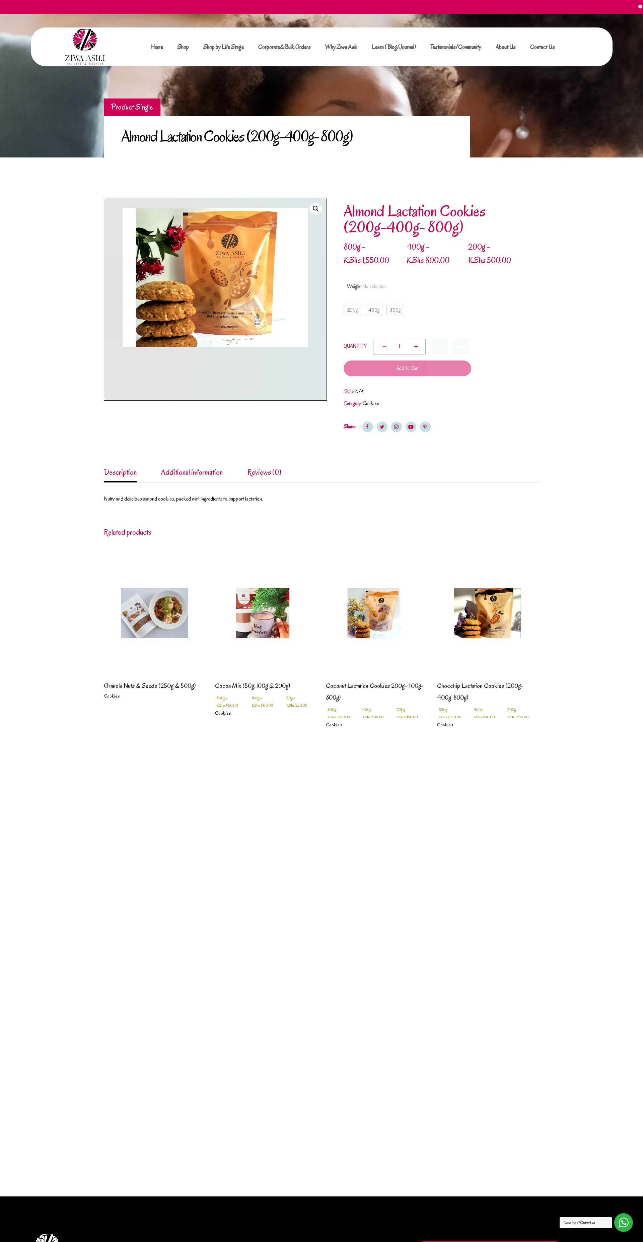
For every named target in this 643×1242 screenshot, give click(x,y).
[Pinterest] (425, 426)
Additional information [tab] (192, 472)
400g (373, 310)
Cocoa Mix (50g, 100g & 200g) (252, 685)
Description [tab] (120, 472)
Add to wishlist (440, 346)
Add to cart (407, 368)
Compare (461, 346)
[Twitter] (382, 426)
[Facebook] (367, 426)
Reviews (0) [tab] (264, 472)
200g (352, 310)
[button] (316, 209)
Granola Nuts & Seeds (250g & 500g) (150, 685)
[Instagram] (396, 426)
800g (395, 310)
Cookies (371, 403)
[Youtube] (411, 426)
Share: (350, 426)
